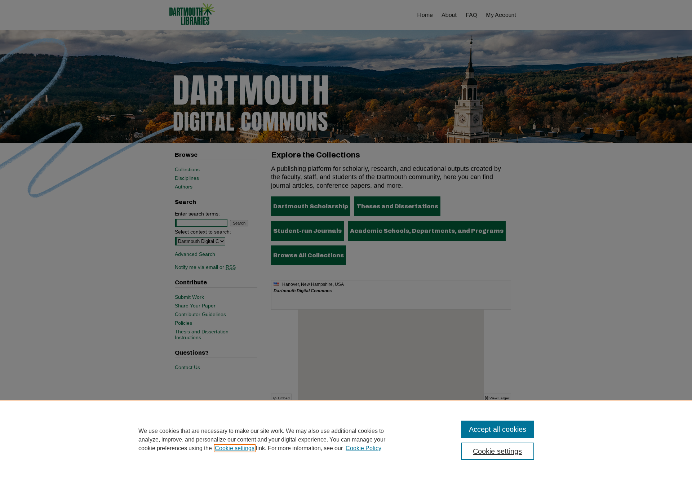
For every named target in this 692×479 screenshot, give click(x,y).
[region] (346, 439)
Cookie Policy (363, 448)
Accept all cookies (497, 429)
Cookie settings (234, 448)
